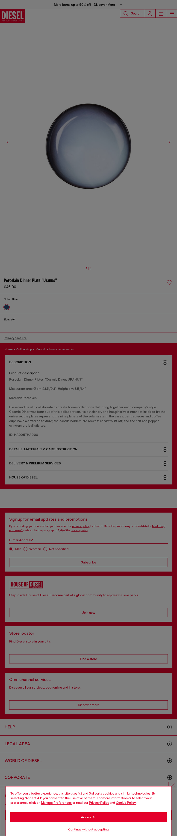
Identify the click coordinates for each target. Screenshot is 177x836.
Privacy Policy (99, 802)
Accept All (88, 817)
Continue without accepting (88, 829)
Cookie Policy (126, 802)
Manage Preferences (56, 802)
